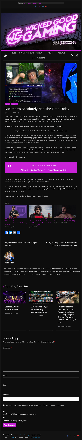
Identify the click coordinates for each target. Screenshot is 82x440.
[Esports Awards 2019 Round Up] (14, 293)
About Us (61, 53)
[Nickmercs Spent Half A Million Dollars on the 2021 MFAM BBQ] (65, 211)
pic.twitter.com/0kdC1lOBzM (47, 165)
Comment (7, 348)
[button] (43, 53)
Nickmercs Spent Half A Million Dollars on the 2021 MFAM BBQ (64, 220)
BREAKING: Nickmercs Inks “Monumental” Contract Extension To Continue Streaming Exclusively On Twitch (16, 222)
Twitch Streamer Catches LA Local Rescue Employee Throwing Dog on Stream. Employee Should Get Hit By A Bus (67, 314)
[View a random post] (76, 55)
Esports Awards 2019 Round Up (12, 308)
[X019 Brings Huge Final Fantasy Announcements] (41, 293)
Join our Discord (38, 58)
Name (5, 375)
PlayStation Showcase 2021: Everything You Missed (21, 244)
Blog (14, 53)
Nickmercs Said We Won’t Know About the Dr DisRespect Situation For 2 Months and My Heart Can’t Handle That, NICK (40, 222)
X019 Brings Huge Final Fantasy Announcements (39, 309)
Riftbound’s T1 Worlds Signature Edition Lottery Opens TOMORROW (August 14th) (41, 4)
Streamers (14, 104)
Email (5, 385)
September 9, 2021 (61, 170)
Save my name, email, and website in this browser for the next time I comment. (35, 405)
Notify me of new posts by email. (15, 421)
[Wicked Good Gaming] (41, 15)
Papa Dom (23, 113)
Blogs (7, 104)
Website (6, 394)
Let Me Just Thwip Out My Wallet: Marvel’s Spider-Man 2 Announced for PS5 (61, 244)
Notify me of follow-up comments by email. (19, 414)
